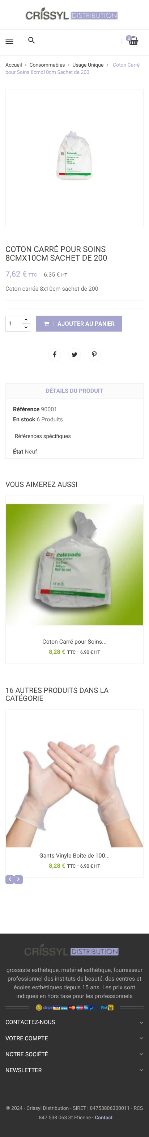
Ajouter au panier (85, 323)
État (18, 451)
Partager (54, 354)
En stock (24, 419)
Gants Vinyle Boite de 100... (74, 855)
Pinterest (94, 354)
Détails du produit (74, 390)
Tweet (74, 354)
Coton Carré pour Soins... (74, 641)
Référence (26, 409)
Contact (103, 1118)
